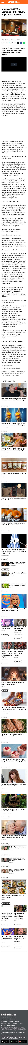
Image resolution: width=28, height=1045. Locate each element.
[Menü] (2, 2)
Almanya (10, 89)
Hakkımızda (3, 1019)
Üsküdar (12, 113)
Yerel (21, 1023)
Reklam (8, 1019)
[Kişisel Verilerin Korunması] (20, 1037)
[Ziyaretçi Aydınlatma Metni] (7, 1038)
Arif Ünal (15, 259)
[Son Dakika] (14, 2)
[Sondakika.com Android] (14, 1041)
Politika (3, 1025)
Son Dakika (4, 1021)
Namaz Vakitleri (11, 1025)
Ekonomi (3, 1023)
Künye (15, 1019)
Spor (9, 1023)
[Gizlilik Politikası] (13, 1036)
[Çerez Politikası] (9, 1037)
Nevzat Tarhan (16, 94)
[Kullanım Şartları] (5, 1036)
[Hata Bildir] (16, 1038)
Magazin (15, 1023)
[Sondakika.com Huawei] (23, 1041)
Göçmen (16, 257)
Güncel (11, 1021)
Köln (12, 257)
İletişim (11, 1019)
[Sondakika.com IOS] (5, 1041)
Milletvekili (5, 257)
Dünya (17, 1021)
